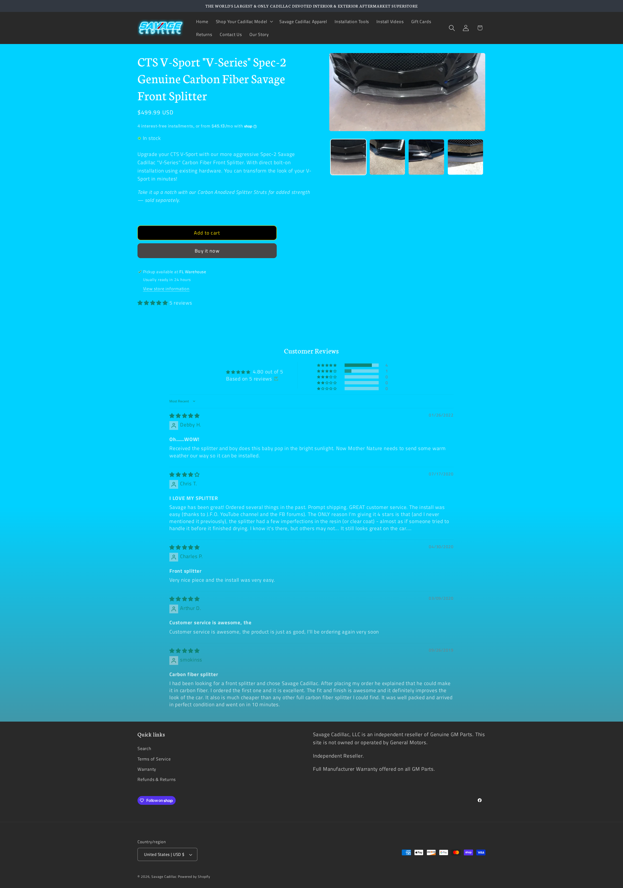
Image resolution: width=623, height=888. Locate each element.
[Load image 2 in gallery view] (387, 157)
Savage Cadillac (164, 876)
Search (144, 748)
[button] (243, 21)
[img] (184, 415)
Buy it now (207, 250)
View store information (166, 288)
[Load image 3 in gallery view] (426, 157)
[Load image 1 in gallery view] (348, 157)
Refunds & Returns (156, 779)
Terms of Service (154, 758)
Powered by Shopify (194, 876)
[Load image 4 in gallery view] (465, 157)
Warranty (146, 769)
